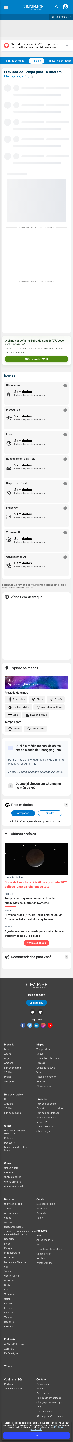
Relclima (8, 1138)
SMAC (39, 1235)
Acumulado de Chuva (51, 707)
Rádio (39, 1217)
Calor (7, 1299)
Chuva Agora (38, 729)
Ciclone (8, 1303)
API (38, 1244)
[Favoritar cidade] (31, 76)
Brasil (7, 1049)
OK (36, 1435)
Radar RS (9, 1322)
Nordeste (9, 1280)
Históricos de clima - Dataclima (15, 1132)
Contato (41, 1379)
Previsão (9, 1044)
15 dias (36, 60)
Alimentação (11, 1213)
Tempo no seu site (14, 1388)
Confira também (13, 1379)
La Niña (8, 1312)
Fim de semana (15, 60)
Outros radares (12, 1177)
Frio (6, 1289)
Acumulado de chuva (47, 1058)
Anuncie (40, 1388)
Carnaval (9, 1326)
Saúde (7, 1217)
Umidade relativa (45, 1067)
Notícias (9, 1199)
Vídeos (8, 1366)
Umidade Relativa (21, 707)
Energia (8, 1248)
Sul (6, 1266)
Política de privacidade (48, 1398)
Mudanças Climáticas (16, 1262)
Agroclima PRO (44, 1240)
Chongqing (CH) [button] (16, 76)
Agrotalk (9, 1348)
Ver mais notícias (36, 943)
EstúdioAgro (11, 1353)
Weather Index (44, 1263)
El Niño (8, 1308)
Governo (9, 1257)
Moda (7, 1243)
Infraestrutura (12, 1252)
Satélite (16, 729)
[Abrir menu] (5, 7)
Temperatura (19, 699)
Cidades (50, 813)
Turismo (8, 1317)
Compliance (42, 1384)
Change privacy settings (49, 1402)
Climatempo (36, 1002)
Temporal (9, 1294)
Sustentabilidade (13, 1227)
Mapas (40, 1044)
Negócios (9, 1239)
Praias (7, 1076)
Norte (7, 1285)
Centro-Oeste (11, 1275)
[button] (56, 6)
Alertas (8, 1222)
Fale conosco (43, 1393)
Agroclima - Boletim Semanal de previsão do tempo (20, 1233)
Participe (9, 1384)
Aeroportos (23, 813)
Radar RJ (9, 1172)
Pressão (58, 699)
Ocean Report (44, 1253)
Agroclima (9, 1208)
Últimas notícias (13, 1203)
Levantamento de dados (49, 1249)
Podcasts (9, 1142)
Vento (16, 715)
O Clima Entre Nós (14, 1344)
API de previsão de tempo (50, 1416)
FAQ (38, 1407)
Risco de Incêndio (38, 715)
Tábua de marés (45, 1126)
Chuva (40, 699)
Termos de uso (44, 1411)
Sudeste (8, 1271)
